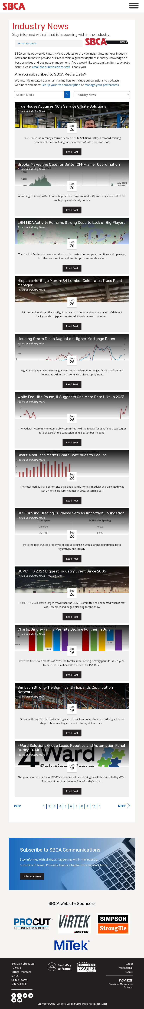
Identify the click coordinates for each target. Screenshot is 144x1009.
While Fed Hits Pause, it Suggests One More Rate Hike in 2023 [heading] (71, 397)
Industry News (37, 111)
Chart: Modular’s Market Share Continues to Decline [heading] (62, 455)
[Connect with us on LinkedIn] (25, 995)
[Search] (67, 94)
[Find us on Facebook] (13, 995)
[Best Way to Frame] (59, 967)
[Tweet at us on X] (19, 995)
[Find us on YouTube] (13, 1000)
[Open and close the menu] (83, 5)
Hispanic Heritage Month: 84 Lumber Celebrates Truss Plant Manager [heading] (70, 283)
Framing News (54, 576)
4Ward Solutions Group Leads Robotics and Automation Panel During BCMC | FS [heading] (71, 747)
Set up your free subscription (61, 85)
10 (93, 806)
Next (122, 806)
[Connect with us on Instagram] (30, 995)
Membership (126, 967)
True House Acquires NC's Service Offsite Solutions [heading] (62, 106)
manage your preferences (102, 85)
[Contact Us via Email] (19, 1000)
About (129, 963)
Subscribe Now (32, 876)
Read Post (72, 152)
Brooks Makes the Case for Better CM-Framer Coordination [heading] (69, 164)
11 (100, 806)
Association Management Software (121, 985)
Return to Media (27, 43)
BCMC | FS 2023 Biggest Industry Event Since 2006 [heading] (62, 571)
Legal (104, 1003)
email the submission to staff (51, 67)
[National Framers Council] (86, 967)
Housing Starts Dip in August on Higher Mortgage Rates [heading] (66, 339)
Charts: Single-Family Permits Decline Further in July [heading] (64, 629)
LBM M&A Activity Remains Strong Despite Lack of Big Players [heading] (71, 222)
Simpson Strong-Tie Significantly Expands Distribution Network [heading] (65, 689)
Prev (17, 806)
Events (129, 971)
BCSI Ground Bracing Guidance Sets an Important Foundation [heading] (71, 513)
